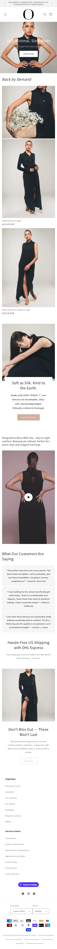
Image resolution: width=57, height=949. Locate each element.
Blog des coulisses (13, 816)
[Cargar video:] (28, 497)
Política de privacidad (14, 939)
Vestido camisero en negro (11, 221)
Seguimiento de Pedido (15, 856)
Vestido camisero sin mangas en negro (16, 310)
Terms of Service (12, 874)
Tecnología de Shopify (28, 935)
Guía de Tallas (11, 862)
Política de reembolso (46, 935)
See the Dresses (28, 417)
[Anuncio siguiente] (52, 3)
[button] (5, 14)
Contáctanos (10, 838)
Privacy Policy (11, 868)
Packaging (9, 810)
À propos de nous (13, 786)
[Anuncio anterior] (5, 3)
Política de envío (47, 939)
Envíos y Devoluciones (14, 844)
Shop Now (28, 761)
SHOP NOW (28, 54)
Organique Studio (14, 935)
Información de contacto (34, 943)
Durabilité (9, 792)
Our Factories (11, 798)
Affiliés (8, 822)
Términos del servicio (31, 939)
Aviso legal (20, 943)
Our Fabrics (10, 804)
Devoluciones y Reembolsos (17, 850)
